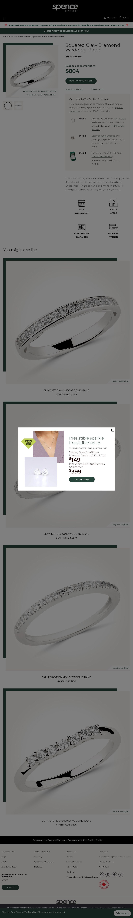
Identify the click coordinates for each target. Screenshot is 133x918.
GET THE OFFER (82, 479)
